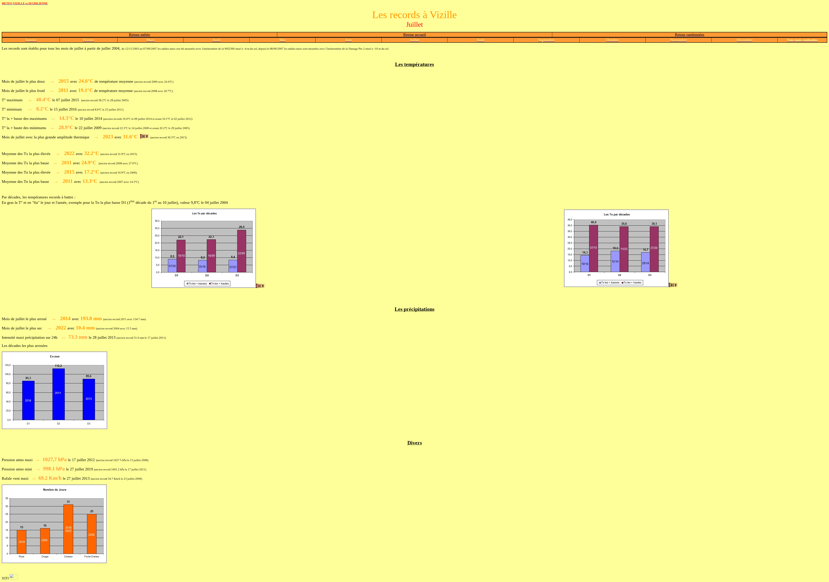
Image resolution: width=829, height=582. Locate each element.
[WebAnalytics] (13, 578)
